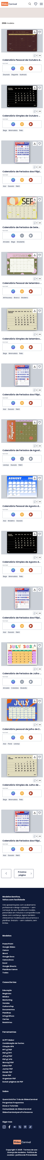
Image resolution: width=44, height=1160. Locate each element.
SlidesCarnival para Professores (17, 1112)
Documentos (8, 1009)
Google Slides (8, 947)
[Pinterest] (25, 1127)
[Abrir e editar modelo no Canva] (13, 68)
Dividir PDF (7, 1072)
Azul (4, 186)
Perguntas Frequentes (13, 1102)
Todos (5, 972)
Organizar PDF (9, 1078)
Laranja (6, 465)
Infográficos (8, 1016)
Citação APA (8, 1046)
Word (5, 953)
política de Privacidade (26, 1155)
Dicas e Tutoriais (10, 1106)
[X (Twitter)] (20, 1127)
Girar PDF (6, 1075)
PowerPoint (7, 944)
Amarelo (6, 242)
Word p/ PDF (8, 1062)
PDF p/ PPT (7, 1053)
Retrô (18, 186)
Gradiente (20, 242)
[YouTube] (14, 1127)
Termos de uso (30, 1150)
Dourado (6, 75)
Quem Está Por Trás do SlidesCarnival (19, 1099)
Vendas (6, 1003)
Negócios (6, 993)
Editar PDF (7, 1065)
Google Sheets (9, 966)
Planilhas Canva (9, 969)
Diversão (23, 688)
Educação (7, 990)
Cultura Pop (8, 1006)
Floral (10, 744)
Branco (16, 298)
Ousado (11, 186)
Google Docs (8, 956)
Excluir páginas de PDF (12, 1082)
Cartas (5, 1019)
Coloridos (15, 688)
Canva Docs (8, 960)
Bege (5, 130)
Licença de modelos (16, 1152)
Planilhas (6, 1013)
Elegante (14, 75)
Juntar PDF (7, 1069)
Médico (5, 996)
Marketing (7, 1000)
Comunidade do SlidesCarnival (16, 1109)
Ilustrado (23, 75)
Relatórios (7, 1022)
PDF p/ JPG (7, 1059)
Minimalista (13, 130)
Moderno (24, 298)
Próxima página (22, 874)
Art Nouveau (7, 298)
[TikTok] (30, 1127)
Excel (4, 963)
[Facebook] (9, 1127)
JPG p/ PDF (7, 1056)
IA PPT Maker (8, 1040)
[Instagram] (4, 1127)
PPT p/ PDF (7, 1049)
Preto (21, 130)
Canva (5, 950)
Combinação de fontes (13, 1043)
